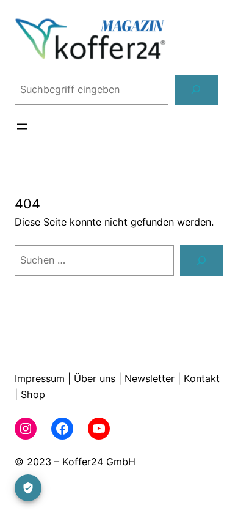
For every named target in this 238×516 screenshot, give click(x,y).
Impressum (40, 378)
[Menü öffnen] (22, 126)
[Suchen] (196, 90)
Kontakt (202, 378)
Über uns (94, 378)
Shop (33, 394)
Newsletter (149, 378)
